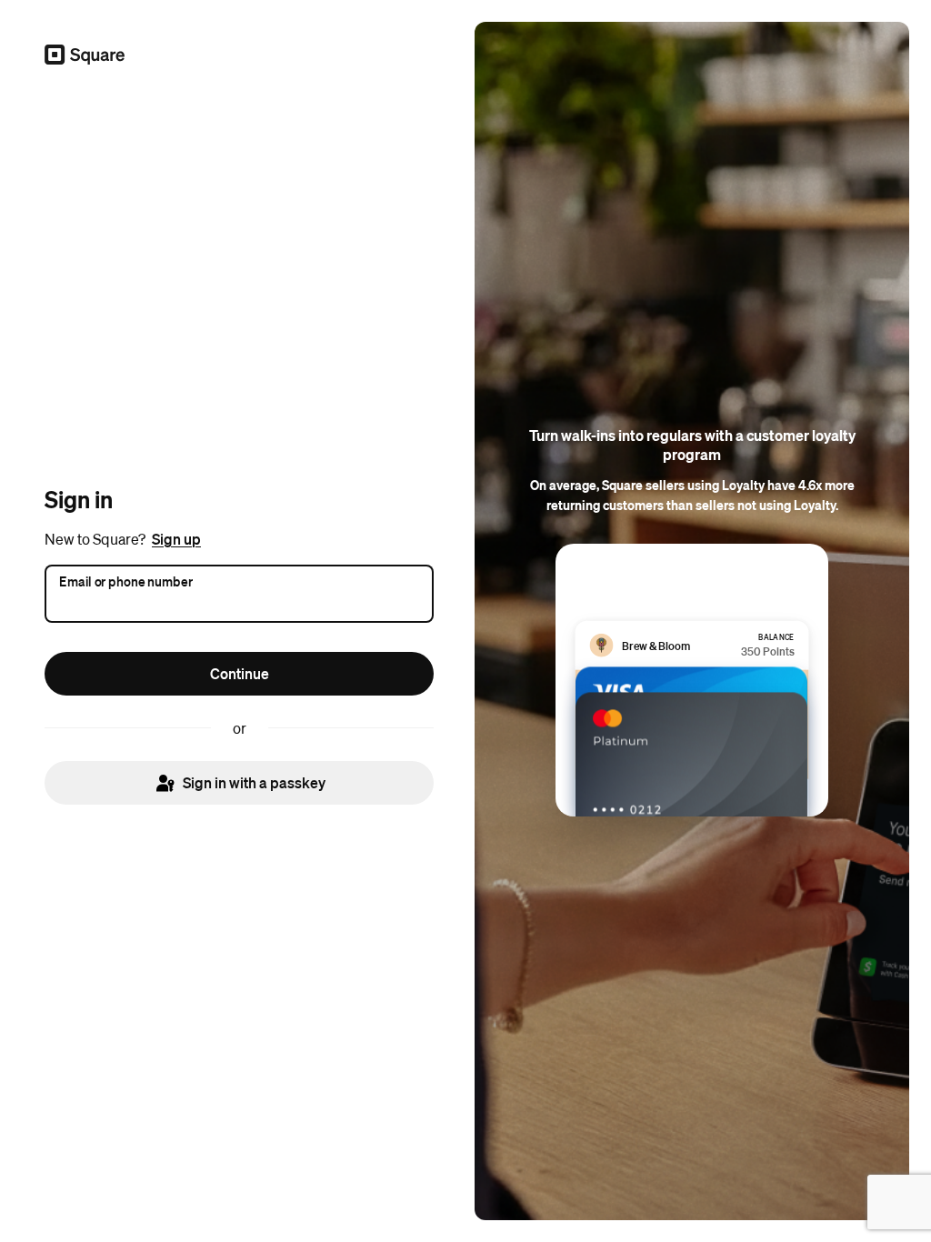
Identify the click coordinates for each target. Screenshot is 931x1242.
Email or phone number (126, 580)
